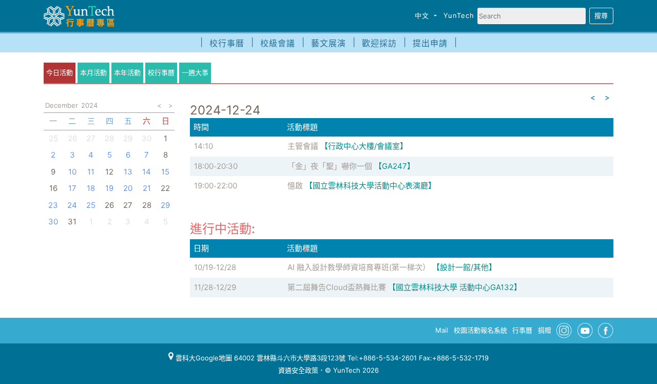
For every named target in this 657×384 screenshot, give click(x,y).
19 (109, 188)
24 (72, 205)
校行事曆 (226, 43)
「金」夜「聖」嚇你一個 (329, 166)
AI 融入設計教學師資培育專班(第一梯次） (358, 267)
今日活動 (59, 72)
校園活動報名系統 (480, 330)
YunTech (458, 15)
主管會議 (302, 146)
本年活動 (127, 72)
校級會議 (277, 43)
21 (147, 188)
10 (72, 172)
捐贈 (544, 330)
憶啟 (295, 185)
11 (90, 172)
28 (109, 138)
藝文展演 (328, 43)
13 (128, 172)
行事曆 (522, 330)
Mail (441, 330)
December (61, 105)
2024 (89, 105)
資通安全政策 (298, 370)
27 (90, 138)
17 (72, 188)
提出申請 (430, 43)
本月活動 (93, 72)
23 (53, 205)
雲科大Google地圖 (202, 358)
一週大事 (195, 72)
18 (91, 188)
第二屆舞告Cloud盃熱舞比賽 (336, 287)
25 (53, 138)
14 (146, 172)
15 (165, 172)
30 (146, 138)
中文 (423, 15)
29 (127, 138)
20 (127, 188)
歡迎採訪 (379, 43)
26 (72, 138)
